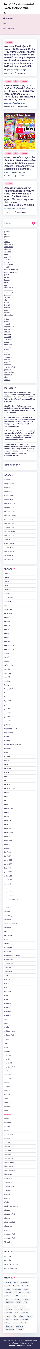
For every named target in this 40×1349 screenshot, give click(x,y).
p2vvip (6, 772)
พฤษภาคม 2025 (9, 539)
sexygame (8, 928)
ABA (5, 605)
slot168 (7, 940)
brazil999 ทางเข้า (10, 645)
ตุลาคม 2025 (8, 520)
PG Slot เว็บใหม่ (9, 788)
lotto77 (6, 753)
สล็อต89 (7, 1127)
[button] (33, 223)
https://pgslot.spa (10, 272)
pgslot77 (7, 362)
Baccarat (7, 625)
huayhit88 (8, 697)
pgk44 (6, 812)
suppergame (8, 959)
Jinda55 (8, 1289)
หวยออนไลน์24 (9, 1186)
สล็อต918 (7, 1131)
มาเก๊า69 (7, 1095)
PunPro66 (7, 852)
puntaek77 (8, 864)
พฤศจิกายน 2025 (10, 516)
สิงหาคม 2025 (9, 527)
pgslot (6, 254)
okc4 (6, 764)
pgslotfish (7, 836)
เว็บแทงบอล (8, 1226)
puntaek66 (8, 860)
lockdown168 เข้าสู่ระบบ (12, 745)
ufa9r (6, 995)
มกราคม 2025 (9, 555)
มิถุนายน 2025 (9, 535)
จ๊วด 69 (6, 1039)
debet (6, 661)
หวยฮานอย (7, 1190)
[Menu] (5, 13)
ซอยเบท (6, 1043)
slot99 (6, 239)
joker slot (7, 295)
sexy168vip (8, 916)
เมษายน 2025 (9, 543)
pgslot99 (7, 828)
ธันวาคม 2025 (9, 512)
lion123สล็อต (8, 733)
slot (5, 285)
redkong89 (8, 876)
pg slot (6, 277)
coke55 (7, 657)
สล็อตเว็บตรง (8, 244)
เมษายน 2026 (9, 496)
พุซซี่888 (7, 1087)
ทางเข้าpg (7, 1055)
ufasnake (7, 1011)
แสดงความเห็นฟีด (12, 1264)
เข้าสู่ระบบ (10, 1256)
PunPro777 (7, 856)
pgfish (6, 804)
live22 (6, 349)
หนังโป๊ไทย (7, 267)
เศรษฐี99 (7, 1230)
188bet (6, 578)
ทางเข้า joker (8, 292)
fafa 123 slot (8, 665)
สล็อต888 (7, 249)
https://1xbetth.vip (11, 270)
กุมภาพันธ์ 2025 (9, 551)
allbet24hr (8, 613)
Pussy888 (7, 868)
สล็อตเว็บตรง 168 (10, 1170)
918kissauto (8, 597)
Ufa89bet (7, 991)
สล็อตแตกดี (8, 1174)
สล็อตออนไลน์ (8, 315)
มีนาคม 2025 (8, 547)
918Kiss (7, 593)
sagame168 (8, 892)
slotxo (6, 262)
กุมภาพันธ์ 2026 (9, 504)
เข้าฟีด (9, 1260)
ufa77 (6, 987)
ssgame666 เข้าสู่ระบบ (12, 956)
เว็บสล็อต (7, 1218)
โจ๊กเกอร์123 (8, 297)
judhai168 (7, 725)
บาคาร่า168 (8, 339)
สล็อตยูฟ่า (7, 1154)
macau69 (7, 757)
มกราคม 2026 (9, 508)
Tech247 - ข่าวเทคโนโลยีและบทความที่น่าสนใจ (19, 6)
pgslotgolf (8, 840)
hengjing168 (8, 689)
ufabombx (8, 1003)
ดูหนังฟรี (7, 332)
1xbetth (7, 589)
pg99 (6, 800)
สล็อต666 (9, 42)
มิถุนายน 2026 (9, 488)
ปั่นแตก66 (7, 365)
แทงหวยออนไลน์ (9, 1238)
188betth (7, 581)
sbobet (6, 904)
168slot (7, 573)
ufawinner (7, 1015)
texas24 (7, 975)
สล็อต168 (24, 81)
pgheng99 (8, 344)
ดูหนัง (6, 352)
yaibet (6, 1019)
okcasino (7, 768)
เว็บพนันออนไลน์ (9, 1214)
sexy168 (7, 912)
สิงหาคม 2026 (9, 480)
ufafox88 (7, 1007)
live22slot (7, 741)
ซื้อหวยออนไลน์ (9, 372)
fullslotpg (7, 347)
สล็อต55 (7, 1107)
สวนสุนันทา (8, 1178)
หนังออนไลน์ (8, 357)
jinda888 (7, 709)
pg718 (6, 792)
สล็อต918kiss (8, 1135)
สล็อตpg (7, 1142)
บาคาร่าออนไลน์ (9, 367)
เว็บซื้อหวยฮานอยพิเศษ (11, 1206)
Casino (6, 653)
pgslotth (7, 844)
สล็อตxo (7, 313)
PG (5, 780)
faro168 (7, 669)
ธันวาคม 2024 (9, 559)
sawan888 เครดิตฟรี (11, 900)
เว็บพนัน (7, 1210)
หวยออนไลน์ (8, 375)
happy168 (8, 685)
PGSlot (6, 816)
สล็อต (15, 81)
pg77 (6, 796)
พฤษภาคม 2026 (9, 492)
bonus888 (8, 641)
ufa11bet (7, 979)
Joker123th (8, 721)
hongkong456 (9, 693)
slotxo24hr (8, 948)
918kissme (8, 601)
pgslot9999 (8, 832)
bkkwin (6, 633)
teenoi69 (7, 967)
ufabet (6, 999)
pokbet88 (7, 848)
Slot (5, 932)
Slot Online (8, 936)
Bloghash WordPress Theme (20, 1345)
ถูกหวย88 (7, 1051)
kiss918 (6, 280)
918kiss (6, 319)
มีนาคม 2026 (8, 500)
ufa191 (6, 983)
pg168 (6, 234)
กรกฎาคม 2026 (9, 484)
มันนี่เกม (7, 1091)
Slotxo (6, 943)
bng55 (6, 637)
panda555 (8, 776)
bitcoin (6, 629)
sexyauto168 (9, 920)
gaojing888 (8, 681)
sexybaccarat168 (10, 924)
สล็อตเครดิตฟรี (9, 1162)
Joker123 (7, 713)
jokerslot (7, 308)
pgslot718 (7, 820)
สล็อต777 (7, 1119)
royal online (8, 884)
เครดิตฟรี (7, 1198)
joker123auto (9, 717)
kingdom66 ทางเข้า (10, 729)
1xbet (6, 585)
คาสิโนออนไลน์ (9, 1035)
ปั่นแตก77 (7, 1079)
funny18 (7, 677)
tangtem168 (8, 963)
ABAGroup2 (8, 609)
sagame (7, 888)
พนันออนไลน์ (8, 1083)
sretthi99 (7, 951)
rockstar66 (8, 880)
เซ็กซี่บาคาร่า (8, 1202)
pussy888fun (9, 872)
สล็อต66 (7, 242)
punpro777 (7, 370)
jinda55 (7, 237)
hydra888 (7, 701)
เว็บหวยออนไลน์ (9, 1222)
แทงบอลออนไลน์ (9, 1234)
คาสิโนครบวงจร (9, 1031)
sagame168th (9, 327)
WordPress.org (12, 1268)
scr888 (6, 908)
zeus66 (6, 1023)
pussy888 (7, 257)
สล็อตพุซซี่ (7, 1150)
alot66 (6, 617)
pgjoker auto (8, 808)
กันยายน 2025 (9, 523)
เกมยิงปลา (7, 1194)
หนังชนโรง (7, 324)
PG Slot (7, 784)
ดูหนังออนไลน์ (8, 290)
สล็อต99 (7, 1139)
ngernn (6, 760)
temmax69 (8, 971)
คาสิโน (6, 1027)
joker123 (7, 232)
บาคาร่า (7, 259)
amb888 (7, 621)
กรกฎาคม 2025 (9, 531)
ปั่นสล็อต (8, 81)
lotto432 (7, 749)
